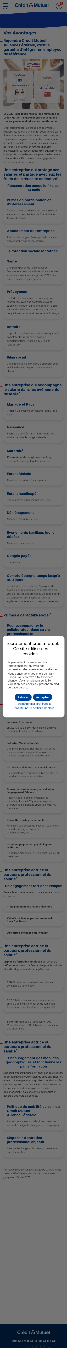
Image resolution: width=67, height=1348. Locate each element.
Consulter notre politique (33, 708)
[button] (42, 697)
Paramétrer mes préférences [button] (33, 703)
